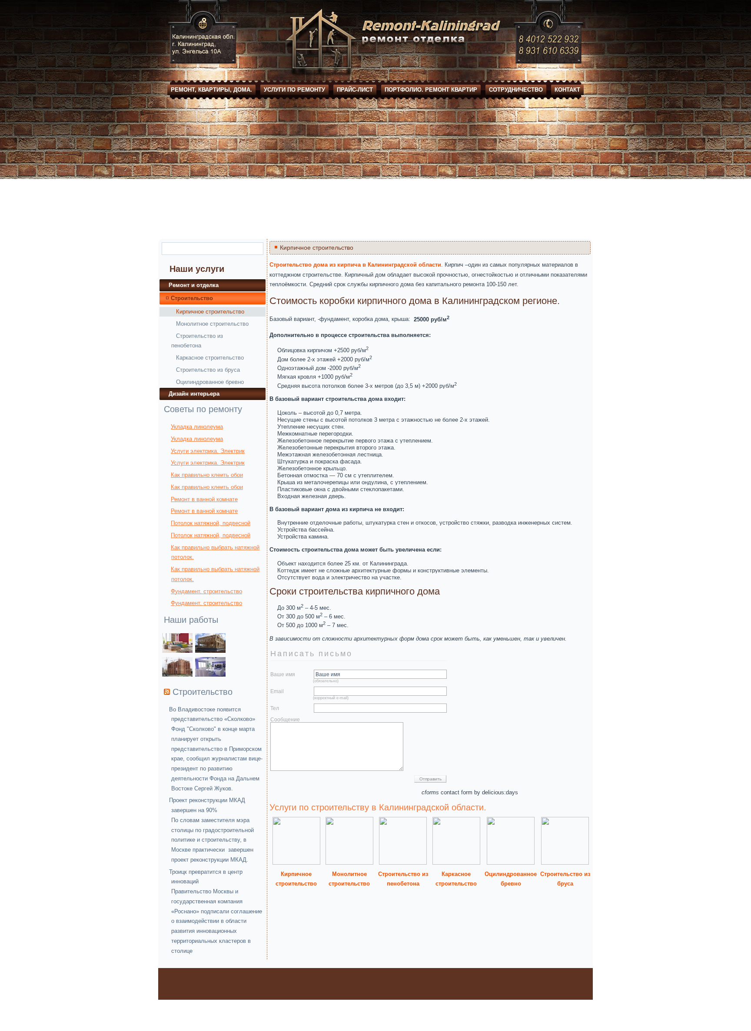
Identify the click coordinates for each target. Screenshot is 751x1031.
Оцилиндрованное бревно (210, 382)
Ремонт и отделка (194, 285)
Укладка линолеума (197, 426)
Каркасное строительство (210, 357)
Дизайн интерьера (194, 393)
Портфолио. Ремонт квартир (431, 89)
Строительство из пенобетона (197, 341)
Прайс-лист (355, 89)
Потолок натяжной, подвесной (210, 523)
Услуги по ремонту (294, 89)
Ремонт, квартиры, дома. (211, 89)
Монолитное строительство (212, 324)
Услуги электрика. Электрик (208, 451)
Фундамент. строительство (206, 591)
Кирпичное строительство (210, 311)
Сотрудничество (516, 89)
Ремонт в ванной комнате (204, 499)
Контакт (567, 89)
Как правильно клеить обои (207, 475)
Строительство (192, 298)
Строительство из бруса (208, 370)
